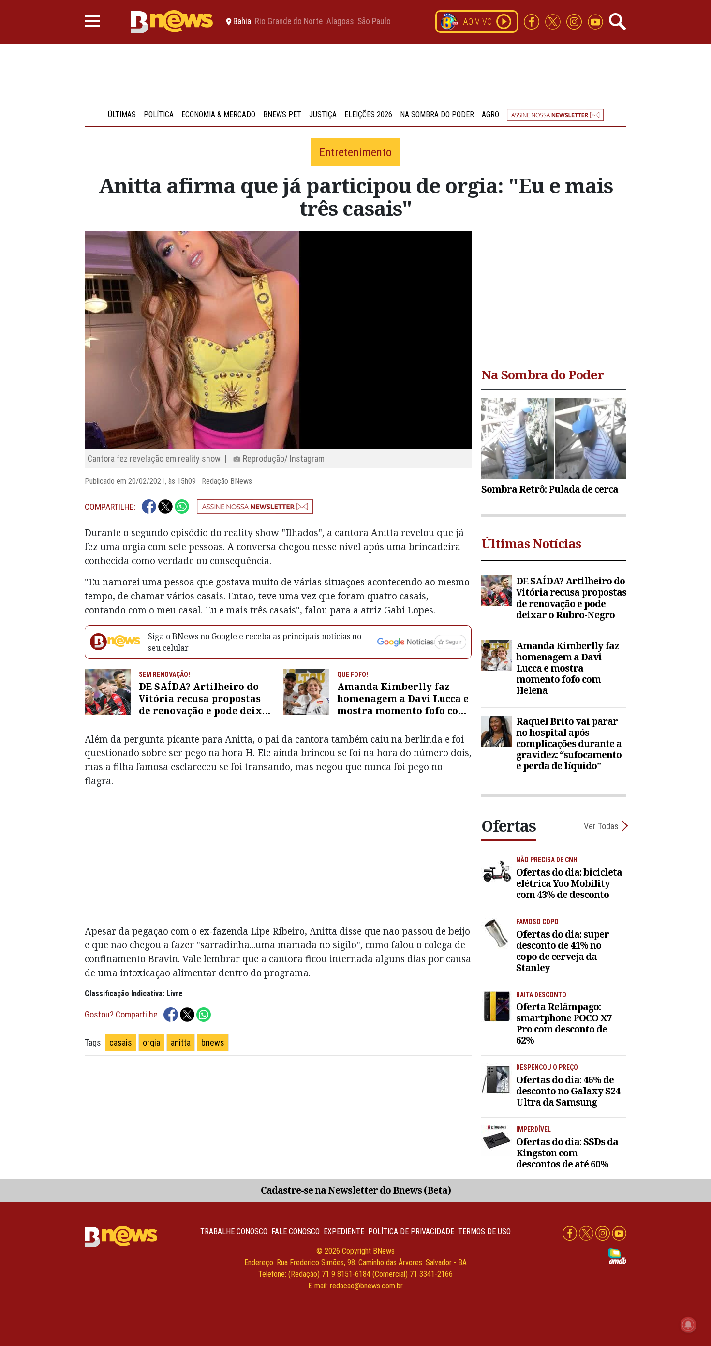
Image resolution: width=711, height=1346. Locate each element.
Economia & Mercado (218, 114)
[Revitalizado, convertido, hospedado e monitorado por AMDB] (617, 1255)
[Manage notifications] (688, 1324)
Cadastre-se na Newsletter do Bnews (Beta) (356, 1189)
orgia (151, 1042)
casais (120, 1042)
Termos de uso (484, 1231)
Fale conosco (295, 1231)
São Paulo (374, 21)
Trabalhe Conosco (233, 1231)
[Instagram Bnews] (575, 21)
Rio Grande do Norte (289, 21)
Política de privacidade (411, 1231)
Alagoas (340, 21)
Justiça (323, 114)
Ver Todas (601, 826)
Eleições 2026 (368, 114)
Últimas (122, 114)
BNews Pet (282, 114)
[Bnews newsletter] (555, 114)
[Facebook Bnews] (532, 21)
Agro (490, 114)
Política (159, 114)
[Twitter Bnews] (553, 21)
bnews (212, 1042)
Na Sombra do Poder (437, 114)
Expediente (344, 1231)
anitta (181, 1042)
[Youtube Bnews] (595, 21)
